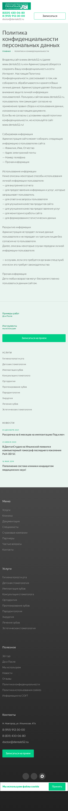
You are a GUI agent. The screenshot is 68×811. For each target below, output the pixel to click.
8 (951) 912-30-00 (13, 15)
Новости (7, 673)
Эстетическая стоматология (17, 409)
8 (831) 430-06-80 (14, 736)
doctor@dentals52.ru (13, 19)
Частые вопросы (12, 544)
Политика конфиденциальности (21, 684)
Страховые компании (15, 532)
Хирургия (7, 398)
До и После (8, 661)
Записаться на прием (34, 338)
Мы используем (11, 667)
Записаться (50, 15)
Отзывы (6, 678)
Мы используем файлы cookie (21, 786)
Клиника (7, 515)
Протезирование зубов (14, 387)
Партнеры (8, 538)
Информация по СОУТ (15, 695)
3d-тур (6, 656)
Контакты (8, 549)
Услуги (6, 510)
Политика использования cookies (21, 690)
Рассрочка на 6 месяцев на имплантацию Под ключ (33, 434)
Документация (11, 521)
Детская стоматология (14, 364)
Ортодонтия (8, 381)
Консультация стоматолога (16, 375)
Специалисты (10, 527)
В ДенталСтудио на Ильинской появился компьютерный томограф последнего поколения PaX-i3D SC (31, 450)
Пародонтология (11, 392)
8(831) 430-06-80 (13, 12)
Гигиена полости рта (13, 358)
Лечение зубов (10, 404)
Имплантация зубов (12, 370)
